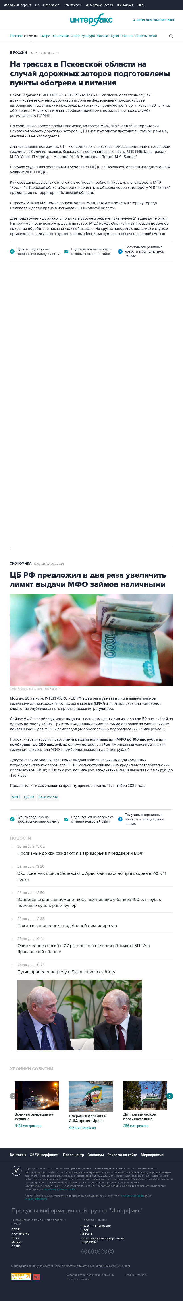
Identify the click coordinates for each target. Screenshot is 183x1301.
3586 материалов (82, 1128)
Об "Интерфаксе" (47, 5)
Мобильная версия (17, 5)
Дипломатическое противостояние (139, 1116)
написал (37, 354)
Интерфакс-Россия (99, 5)
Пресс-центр (73, 1155)
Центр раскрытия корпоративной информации (102, 1240)
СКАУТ (16, 1238)
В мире (44, 36)
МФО (16, 797)
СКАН (85, 1230)
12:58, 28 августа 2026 (49, 563)
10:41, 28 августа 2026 (107, 286)
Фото (153, 36)
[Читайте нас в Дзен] (84, 1251)
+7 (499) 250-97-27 (36, 1199)
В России (31, 36)
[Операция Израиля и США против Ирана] (91, 1110)
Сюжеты (141, 36)
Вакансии (95, 1155)
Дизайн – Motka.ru (136, 1275)
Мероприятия (152, 1155)
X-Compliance (20, 1234)
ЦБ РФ (29, 797)
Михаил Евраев (23, 403)
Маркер (17, 1242)
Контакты (18, 1155)
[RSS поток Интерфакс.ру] (104, 1251)
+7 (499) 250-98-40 (132, 1196)
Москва (102, 36)
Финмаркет (125, 5)
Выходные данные (78, 1279)
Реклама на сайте (122, 1155)
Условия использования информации (90, 1275)
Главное (16, 36)
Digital (114, 36)
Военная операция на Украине (63, 286)
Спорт (75, 36)
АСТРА (16, 1246)
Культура (88, 36)
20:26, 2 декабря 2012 (44, 53)
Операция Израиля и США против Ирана (87, 1118)
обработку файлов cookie (60, 1189)
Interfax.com (73, 5)
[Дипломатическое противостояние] (145, 1109)
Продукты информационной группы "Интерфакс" (77, 1210)
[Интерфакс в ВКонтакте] (98, 1251)
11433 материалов (28, 1126)
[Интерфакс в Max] (111, 1251)
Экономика (60, 36)
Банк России (48, 797)
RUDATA (86, 1234)
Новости (126, 36)
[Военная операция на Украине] (37, 1109)
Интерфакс (91, 19)
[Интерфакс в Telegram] (91, 1251)
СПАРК (16, 1229)
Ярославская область (56, 403)
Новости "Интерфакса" (96, 1226)
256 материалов (135, 1126)
